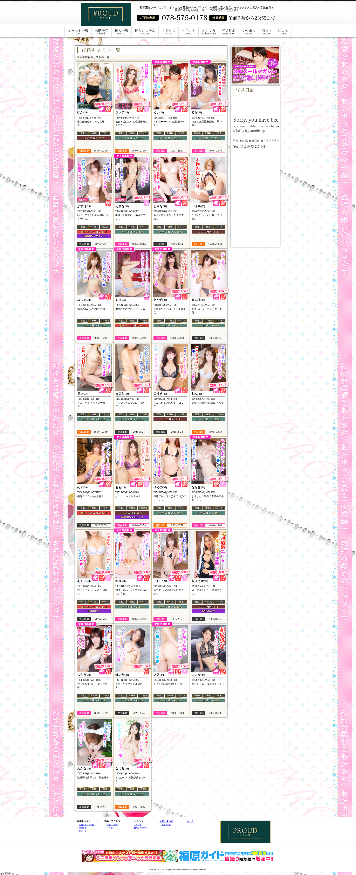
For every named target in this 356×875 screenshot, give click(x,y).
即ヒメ (267, 32)
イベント (189, 32)
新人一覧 (122, 32)
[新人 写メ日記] (94, 180)
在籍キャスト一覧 (86, 825)
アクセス (169, 32)
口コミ (283, 32)
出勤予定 (102, 32)
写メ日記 (229, 32)
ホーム (190, 821)
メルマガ (208, 32)
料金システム (145, 32)
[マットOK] (132, 273)
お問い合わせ (166, 821)
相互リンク (166, 825)
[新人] (132, 180)
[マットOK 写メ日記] (94, 273)
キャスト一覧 (78, 32)
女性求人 (249, 32)
